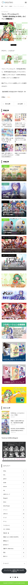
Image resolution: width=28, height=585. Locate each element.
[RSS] (17, 577)
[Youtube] (15, 577)
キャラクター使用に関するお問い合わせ (14, 570)
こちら (8, 97)
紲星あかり (5, 219)
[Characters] (7, 2)
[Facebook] (13, 577)
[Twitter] (10, 577)
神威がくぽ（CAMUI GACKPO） (9, 237)
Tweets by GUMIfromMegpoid (10, 438)
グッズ (5, 201)
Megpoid (5, 166)
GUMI (4, 23)
